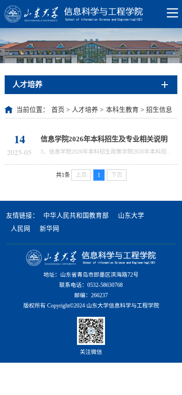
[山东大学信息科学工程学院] (91, 14)
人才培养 (85, 109)
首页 (57, 109)
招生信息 (159, 109)
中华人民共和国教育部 (76, 215)
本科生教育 (122, 109)
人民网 (20, 228)
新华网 (49, 228)
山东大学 (131, 215)
